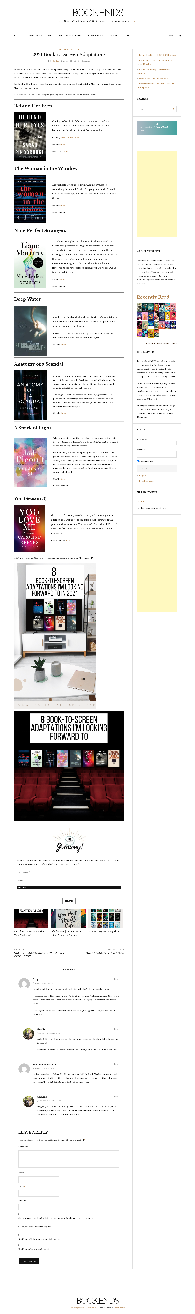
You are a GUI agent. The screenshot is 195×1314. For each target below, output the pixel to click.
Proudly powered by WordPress (83, 1308)
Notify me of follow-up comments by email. (39, 1239)
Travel (114, 35)
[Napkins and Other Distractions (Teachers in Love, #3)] (145, 316)
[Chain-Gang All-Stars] (151, 333)
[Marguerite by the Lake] (151, 307)
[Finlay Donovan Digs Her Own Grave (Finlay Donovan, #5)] (167, 324)
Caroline (56, 61)
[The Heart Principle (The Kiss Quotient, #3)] (173, 316)
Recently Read (153, 297)
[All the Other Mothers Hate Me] (173, 324)
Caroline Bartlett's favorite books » (161, 343)
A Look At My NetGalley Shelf (103, 931)
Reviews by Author (69, 35)
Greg (35, 979)
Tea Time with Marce (44, 1064)
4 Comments (85, 61)
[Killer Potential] (139, 333)
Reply (116, 979)
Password (141, 449)
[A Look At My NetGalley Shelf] (105, 918)
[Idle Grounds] (156, 324)
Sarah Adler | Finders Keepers (153, 78)
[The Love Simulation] (162, 324)
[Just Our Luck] (173, 307)
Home (17, 35)
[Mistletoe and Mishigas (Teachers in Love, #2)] (145, 324)
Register (143, 475)
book (62, 144)
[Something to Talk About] (156, 316)
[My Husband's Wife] (145, 307)
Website (22, 1200)
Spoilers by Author (39, 35)
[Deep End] (145, 333)
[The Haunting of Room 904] (162, 316)
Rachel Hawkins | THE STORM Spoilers (157, 55)
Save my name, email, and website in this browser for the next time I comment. (55, 1218)
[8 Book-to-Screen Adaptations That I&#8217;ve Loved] (31, 918)
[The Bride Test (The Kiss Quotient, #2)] (167, 316)
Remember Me (146, 461)
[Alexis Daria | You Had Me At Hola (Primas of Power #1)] (68, 918)
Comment (23, 1146)
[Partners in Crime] (139, 316)
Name (21, 1172)
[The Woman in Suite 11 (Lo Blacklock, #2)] (162, 307)
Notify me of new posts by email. (34, 1249)
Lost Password (146, 481)
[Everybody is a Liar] (151, 323)
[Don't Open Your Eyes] (156, 307)
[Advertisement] (157, 194)
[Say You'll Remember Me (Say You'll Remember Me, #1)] (167, 307)
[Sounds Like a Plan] (151, 316)
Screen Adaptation (69, 49)
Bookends (97, 13)
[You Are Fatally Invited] (156, 333)
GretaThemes (119, 1308)
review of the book (70, 137)
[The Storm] (139, 307)
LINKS (129, 35)
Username (142, 439)
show (65, 151)
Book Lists (94, 35)
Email (21, 1186)
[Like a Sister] (139, 324)
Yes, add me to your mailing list (35, 1226)
